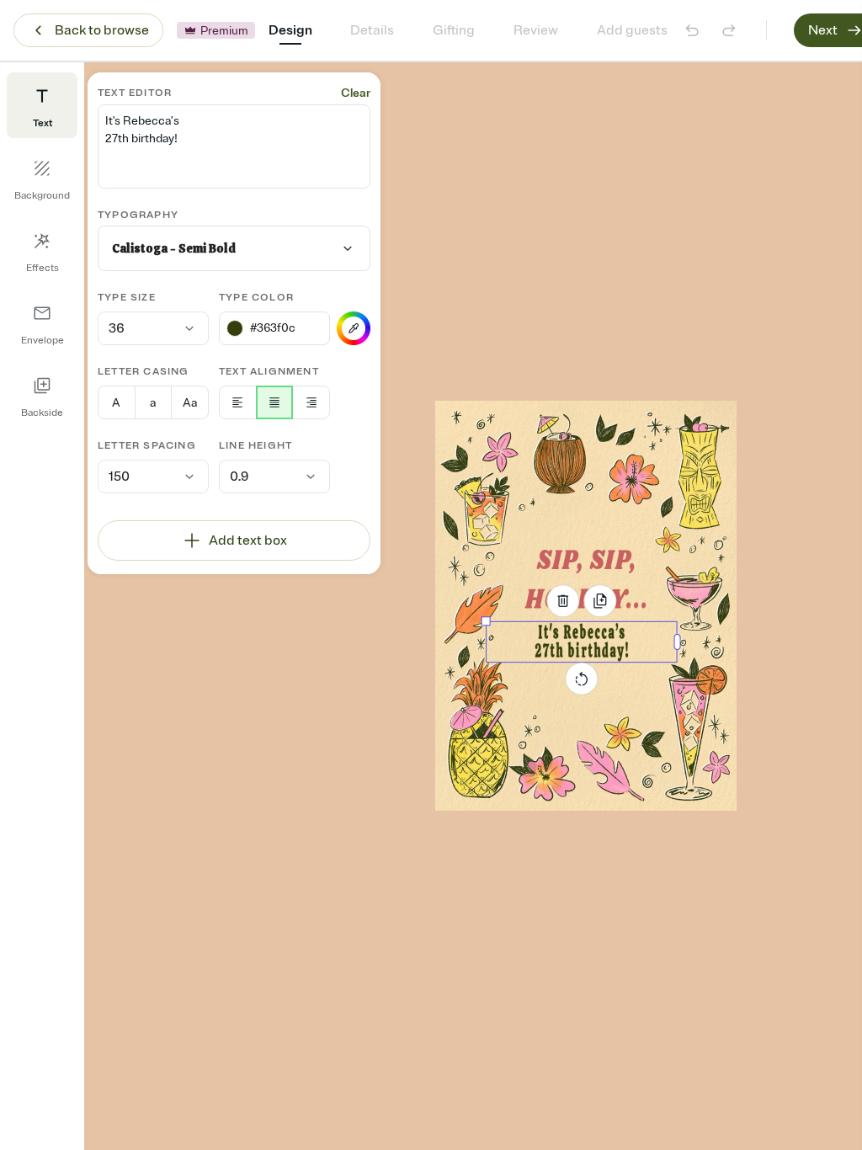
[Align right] (311, 402)
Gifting (454, 30)
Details (372, 30)
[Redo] (729, 30)
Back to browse (102, 30)
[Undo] (692, 30)
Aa (190, 403)
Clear (355, 93)
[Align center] (275, 402)
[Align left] (238, 402)
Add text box (248, 540)
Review (535, 30)
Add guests (632, 30)
